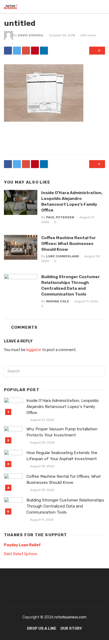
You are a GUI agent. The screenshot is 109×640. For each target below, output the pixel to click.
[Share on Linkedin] (44, 51)
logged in (33, 350)
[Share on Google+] (26, 51)
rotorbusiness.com (70, 617)
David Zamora (30, 35)
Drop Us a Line (41, 628)
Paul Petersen (60, 217)
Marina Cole (57, 301)
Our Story (71, 628)
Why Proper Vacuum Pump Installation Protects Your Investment (61, 432)
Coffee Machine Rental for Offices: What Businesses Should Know (68, 243)
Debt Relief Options (20, 554)
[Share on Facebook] (8, 51)
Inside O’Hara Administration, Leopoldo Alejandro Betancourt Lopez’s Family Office (71, 201)
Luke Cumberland (62, 256)
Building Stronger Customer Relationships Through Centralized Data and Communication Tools (70, 285)
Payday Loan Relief (22, 545)
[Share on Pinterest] (35, 51)
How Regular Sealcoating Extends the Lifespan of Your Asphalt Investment (61, 455)
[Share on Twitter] (17, 51)
